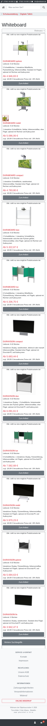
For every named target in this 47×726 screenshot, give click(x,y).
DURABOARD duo (11, 230)
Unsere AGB (23, 672)
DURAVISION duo (11, 396)
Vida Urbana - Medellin (28, 710)
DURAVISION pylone (12, 560)
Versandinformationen (23, 692)
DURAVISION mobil (11, 505)
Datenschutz (23, 676)
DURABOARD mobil (12, 123)
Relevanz (38, 31)
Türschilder (15, 710)
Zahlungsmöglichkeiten (23, 688)
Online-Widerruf (24, 701)
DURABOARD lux (11, 287)
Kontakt (23, 657)
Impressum (23, 661)
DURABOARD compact (13, 175)
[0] (41, 722)
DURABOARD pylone (12, 61)
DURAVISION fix (10, 614)
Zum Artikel (23, 83)
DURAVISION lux (10, 451)
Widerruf (23, 696)
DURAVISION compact (13, 342)
